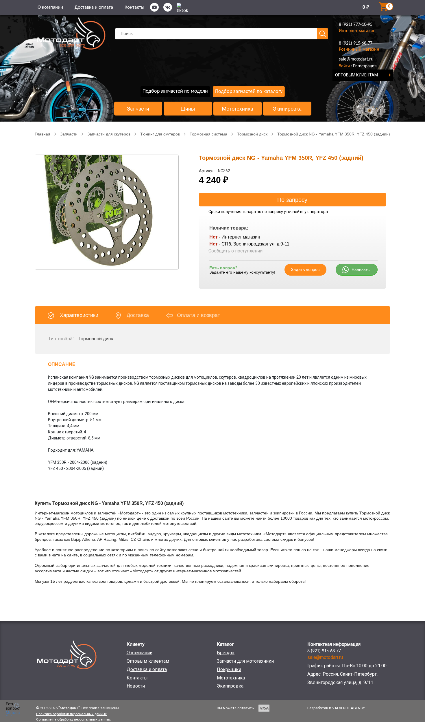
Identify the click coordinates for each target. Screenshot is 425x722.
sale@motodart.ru (356, 59)
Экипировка (287, 109)
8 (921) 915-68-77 (355, 43)
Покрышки (229, 669)
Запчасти (138, 109)
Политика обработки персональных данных (71, 714)
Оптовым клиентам (148, 661)
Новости (136, 686)
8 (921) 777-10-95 (355, 24)
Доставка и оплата (94, 7)
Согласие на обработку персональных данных (73, 719)
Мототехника (237, 109)
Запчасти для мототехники (245, 661)
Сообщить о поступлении (235, 251)
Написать (360, 269)
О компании (50, 7)
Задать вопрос (305, 269)
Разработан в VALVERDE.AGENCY (336, 708)
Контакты (134, 7)
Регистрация (365, 65)
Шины (187, 109)
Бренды (225, 652)
